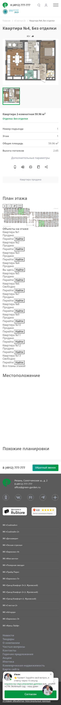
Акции (7, 658)
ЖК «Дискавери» (10, 538)
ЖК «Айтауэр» (9, 612)
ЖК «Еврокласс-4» (11, 551)
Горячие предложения (18, 654)
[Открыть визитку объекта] (15, 166)
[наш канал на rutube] (30, 497)
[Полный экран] (20, 206)
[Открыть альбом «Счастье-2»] (38, 166)
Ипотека (8, 661)
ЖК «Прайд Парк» (11, 572)
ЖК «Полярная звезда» (13, 565)
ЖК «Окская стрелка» (12, 545)
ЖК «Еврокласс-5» (11, 578)
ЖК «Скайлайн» (10, 525)
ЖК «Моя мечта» (10, 558)
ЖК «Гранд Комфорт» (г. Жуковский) (19, 598)
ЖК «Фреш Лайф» (11, 625)
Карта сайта (11, 669)
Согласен (30, 694)
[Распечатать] (30, 166)
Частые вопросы (14, 646)
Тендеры (8, 639)
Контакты (9, 650)
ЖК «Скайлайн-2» (11, 531)
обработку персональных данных (23, 683)
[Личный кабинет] (46, 5)
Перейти (8, 239)
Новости (8, 635)
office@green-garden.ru (27, 487)
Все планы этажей (14, 366)
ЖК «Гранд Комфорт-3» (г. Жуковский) (20, 585)
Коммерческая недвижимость (24, 665)
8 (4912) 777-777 (20, 5)
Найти (19, 239)
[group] (30, 62)
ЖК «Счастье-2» (10, 605)
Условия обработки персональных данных (26, 701)
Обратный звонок (45, 467)
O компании (11, 643)
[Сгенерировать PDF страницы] (22, 166)
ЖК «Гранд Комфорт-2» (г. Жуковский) (20, 592)
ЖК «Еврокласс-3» (11, 618)
